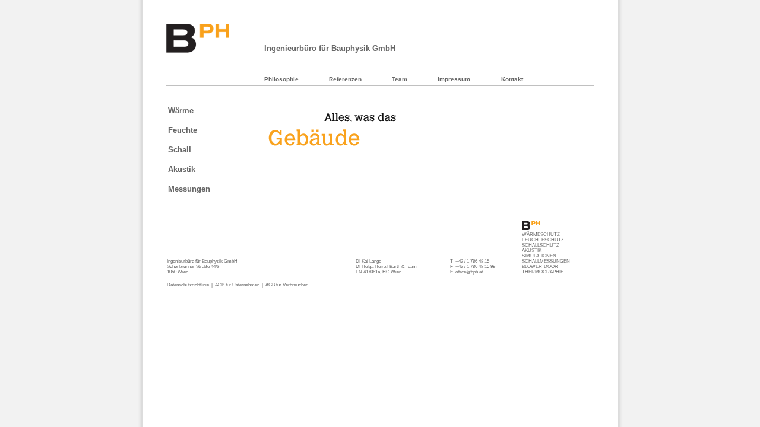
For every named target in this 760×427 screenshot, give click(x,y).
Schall (179, 149)
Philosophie (281, 79)
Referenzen (345, 79)
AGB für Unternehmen (237, 285)
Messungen (189, 188)
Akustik (181, 169)
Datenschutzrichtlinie (188, 285)
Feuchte (182, 130)
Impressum (454, 79)
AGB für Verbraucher (286, 285)
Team (399, 79)
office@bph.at (469, 272)
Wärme (181, 110)
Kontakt (512, 79)
